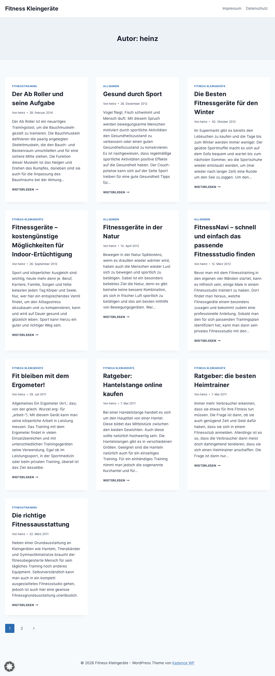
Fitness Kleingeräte (209, 86)
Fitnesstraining (24, 86)
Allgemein (111, 86)
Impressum (232, 8)
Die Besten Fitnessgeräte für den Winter (226, 103)
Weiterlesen (25, 189)
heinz (21, 112)
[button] (9, 666)
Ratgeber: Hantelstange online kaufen (132, 385)
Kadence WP (183, 663)
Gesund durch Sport (132, 94)
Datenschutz (257, 8)
